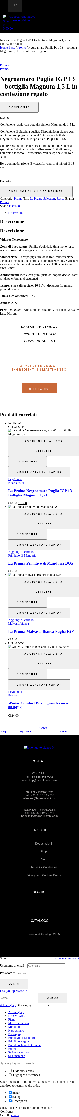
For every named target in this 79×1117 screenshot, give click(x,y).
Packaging (14, 1034)
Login (14, 983)
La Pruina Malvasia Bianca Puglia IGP (41, 631)
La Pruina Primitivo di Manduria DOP (41, 563)
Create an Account (67, 958)
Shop (4, 731)
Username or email (13, 965)
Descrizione (15, 212)
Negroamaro (16, 482)
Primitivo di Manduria (22, 555)
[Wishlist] (61, 725)
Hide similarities (23, 1071)
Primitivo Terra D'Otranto (24, 1045)
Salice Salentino (18, 1052)
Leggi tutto (15, 479)
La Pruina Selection (42, 198)
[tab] (43, 213)
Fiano (11, 1019)
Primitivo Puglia (18, 1041)
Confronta (19, 107)
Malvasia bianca (18, 623)
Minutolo (14, 1026)
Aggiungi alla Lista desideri (36, 191)
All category (16, 1012)
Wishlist (63, 731)
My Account (26, 731)
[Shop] (3, 725)
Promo (21, 47)
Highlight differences (26, 1075)
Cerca (53, 998)
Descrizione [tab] (12, 221)
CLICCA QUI (39, 389)
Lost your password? (13, 991)
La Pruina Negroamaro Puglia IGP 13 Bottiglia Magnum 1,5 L (40, 493)
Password (7, 973)
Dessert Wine (16, 1016)
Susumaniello (16, 1056)
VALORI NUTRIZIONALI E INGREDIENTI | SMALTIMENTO (39, 367)
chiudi (15, 1115)
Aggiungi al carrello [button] (21, 552)
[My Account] (22, 725)
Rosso (60, 198)
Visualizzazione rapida (39, 472)
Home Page (7, 47)
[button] (77, 15)
